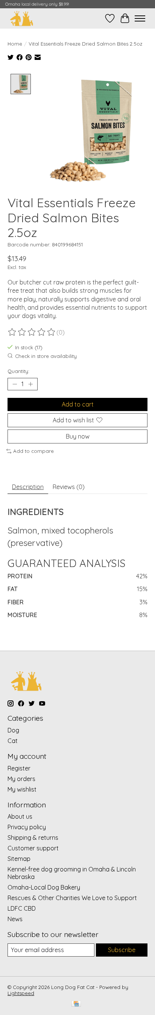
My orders (21, 779)
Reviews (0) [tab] (69, 487)
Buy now (78, 436)
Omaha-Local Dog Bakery (44, 887)
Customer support (33, 848)
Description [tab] (28, 487)
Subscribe (121, 950)
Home (15, 44)
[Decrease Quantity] (15, 384)
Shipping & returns (33, 837)
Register (19, 768)
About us (20, 816)
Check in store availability (46, 356)
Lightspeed (21, 993)
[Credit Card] (76, 1004)
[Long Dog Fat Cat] (22, 18)
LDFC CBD (22, 908)
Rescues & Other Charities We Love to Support (72, 898)
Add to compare (33, 451)
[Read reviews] (32, 332)
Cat (13, 740)
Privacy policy (27, 827)
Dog (13, 730)
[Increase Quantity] (30, 384)
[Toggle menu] (139, 18)
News (15, 919)
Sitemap (19, 858)
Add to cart (78, 404)
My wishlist (22, 789)
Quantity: (18, 371)
